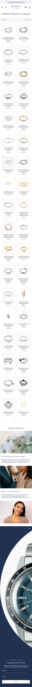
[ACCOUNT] (25, 7)
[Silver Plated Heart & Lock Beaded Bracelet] (23, 52)
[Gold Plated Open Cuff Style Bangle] (23, 404)
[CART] (30, 7)
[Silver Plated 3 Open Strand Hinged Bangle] (8, 74)
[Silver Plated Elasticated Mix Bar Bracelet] (8, 52)
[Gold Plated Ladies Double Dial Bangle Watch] (23, 294)
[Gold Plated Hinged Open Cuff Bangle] (8, 184)
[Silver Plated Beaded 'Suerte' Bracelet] (8, 382)
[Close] (29, 529)
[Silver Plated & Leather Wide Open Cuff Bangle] (23, 360)
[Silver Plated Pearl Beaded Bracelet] (8, 338)
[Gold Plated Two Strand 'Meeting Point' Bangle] (23, 118)
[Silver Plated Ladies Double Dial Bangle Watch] (8, 316)
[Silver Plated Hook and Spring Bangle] (8, 162)
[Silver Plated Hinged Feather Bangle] (8, 360)
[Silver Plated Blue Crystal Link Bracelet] (23, 30)
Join (16, 682)
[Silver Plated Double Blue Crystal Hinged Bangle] (8, 96)
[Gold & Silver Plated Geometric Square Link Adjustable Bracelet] (8, 227)
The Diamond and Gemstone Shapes (13, 456)
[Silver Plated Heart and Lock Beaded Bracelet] (8, 271)
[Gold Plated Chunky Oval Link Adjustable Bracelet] (23, 74)
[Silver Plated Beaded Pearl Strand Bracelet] (8, 404)
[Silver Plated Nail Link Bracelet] (23, 316)
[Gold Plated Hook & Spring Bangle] (23, 184)
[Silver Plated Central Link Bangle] (8, 294)
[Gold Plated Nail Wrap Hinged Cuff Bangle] (23, 249)
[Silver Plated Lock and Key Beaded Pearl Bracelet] (23, 338)
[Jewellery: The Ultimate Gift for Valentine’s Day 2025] (16, 512)
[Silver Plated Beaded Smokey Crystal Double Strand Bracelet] (23, 271)
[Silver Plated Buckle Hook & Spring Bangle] (8, 118)
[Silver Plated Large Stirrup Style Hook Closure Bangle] (23, 227)
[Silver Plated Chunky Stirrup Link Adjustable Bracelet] (8, 30)
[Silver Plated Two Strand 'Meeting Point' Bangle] (23, 140)
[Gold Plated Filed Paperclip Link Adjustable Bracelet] (23, 205)
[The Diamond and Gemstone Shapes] (16, 442)
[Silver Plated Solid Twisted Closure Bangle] (8, 140)
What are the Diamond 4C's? (11, 492)
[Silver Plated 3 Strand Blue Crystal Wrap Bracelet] (23, 96)
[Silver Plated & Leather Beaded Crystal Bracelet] (23, 382)
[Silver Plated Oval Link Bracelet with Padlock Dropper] (23, 162)
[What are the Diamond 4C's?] (16, 477)
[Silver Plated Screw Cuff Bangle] (8, 205)
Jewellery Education (16, 428)
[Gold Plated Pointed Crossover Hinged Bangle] (8, 249)
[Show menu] (2, 7)
